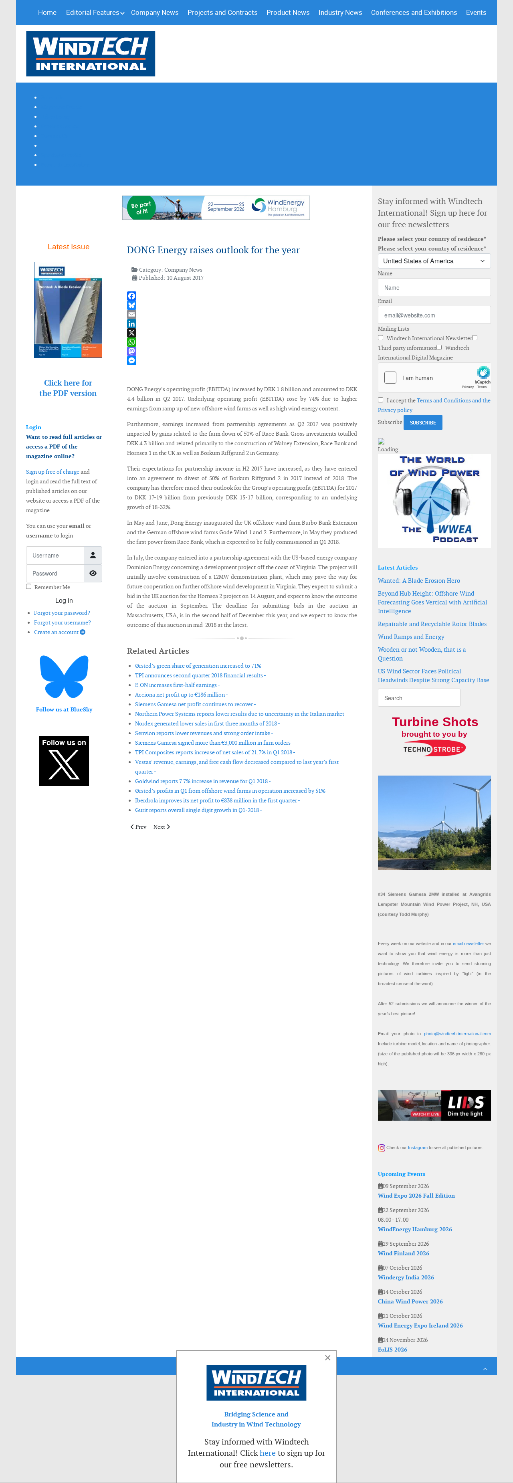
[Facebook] (242, 296)
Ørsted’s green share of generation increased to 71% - (200, 665)
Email (385, 301)
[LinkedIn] (242, 323)
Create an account (57, 632)
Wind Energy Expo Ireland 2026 (420, 1325)
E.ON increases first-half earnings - (177, 685)
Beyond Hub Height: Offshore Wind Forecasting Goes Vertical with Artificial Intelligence (432, 602)
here (268, 1453)
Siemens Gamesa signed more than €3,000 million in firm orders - (214, 742)
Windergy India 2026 (406, 1277)
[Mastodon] (242, 351)
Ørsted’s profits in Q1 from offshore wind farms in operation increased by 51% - (232, 790)
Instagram (418, 1147)
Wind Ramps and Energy (411, 636)
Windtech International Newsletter (429, 338)
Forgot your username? (62, 622)
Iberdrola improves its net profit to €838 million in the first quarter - (217, 800)
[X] (242, 332)
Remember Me (52, 587)
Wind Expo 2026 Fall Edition (416, 1195)
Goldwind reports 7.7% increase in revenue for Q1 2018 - (203, 781)
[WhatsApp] (242, 342)
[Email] (242, 314)
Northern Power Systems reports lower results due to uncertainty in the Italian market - (241, 713)
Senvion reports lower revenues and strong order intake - (204, 733)
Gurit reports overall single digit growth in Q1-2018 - (198, 810)
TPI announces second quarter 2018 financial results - (200, 675)
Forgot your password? (62, 612)
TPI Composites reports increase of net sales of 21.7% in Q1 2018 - (215, 752)
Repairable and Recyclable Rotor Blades (432, 624)
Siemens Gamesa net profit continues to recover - (195, 704)
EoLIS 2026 (392, 1349)
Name (385, 273)
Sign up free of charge (52, 471)
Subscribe (390, 422)
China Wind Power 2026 (410, 1301)
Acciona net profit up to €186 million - (181, 694)
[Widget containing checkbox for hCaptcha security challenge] (434, 377)
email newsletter (468, 943)
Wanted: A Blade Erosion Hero (419, 580)
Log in (64, 600)
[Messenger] (242, 360)
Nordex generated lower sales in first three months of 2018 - (207, 723)
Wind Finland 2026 (403, 1253)
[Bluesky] (242, 305)
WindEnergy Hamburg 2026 (415, 1229)
